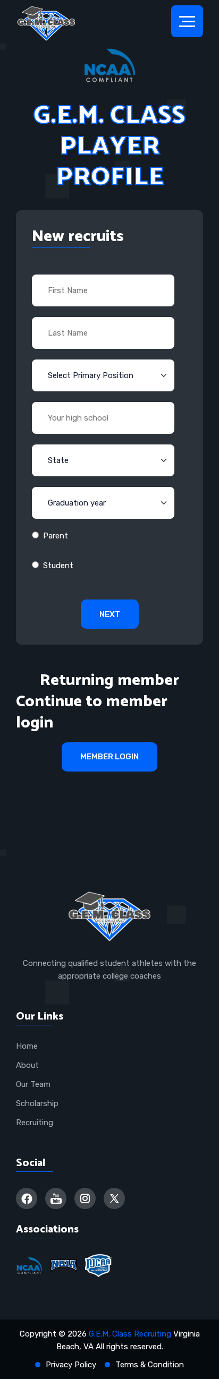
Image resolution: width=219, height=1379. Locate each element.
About (27, 1065)
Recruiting (34, 1122)
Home (27, 1046)
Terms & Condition (149, 1364)
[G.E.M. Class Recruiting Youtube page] (55, 1198)
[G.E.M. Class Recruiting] (46, 23)
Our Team (33, 1084)
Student (58, 565)
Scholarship (37, 1103)
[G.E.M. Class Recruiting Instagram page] (85, 1198)
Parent (55, 536)
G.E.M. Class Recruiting (130, 1334)
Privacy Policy (71, 1364)
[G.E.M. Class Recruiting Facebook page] (26, 1198)
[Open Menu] (187, 21)
